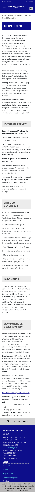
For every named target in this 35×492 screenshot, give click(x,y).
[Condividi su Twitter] (29, 405)
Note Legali (7, 465)
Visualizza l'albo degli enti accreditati (15, 393)
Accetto (10, 490)
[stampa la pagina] (5, 407)
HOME (4, 15)
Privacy (5, 469)
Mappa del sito (8, 474)
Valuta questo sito (18, 421)
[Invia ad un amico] (8, 407)
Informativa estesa (21, 490)
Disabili (4, 18)
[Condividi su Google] (26, 405)
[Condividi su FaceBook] (24, 405)
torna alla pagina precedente (12, 415)
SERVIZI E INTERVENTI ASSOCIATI (19, 15)
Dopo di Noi (12, 18)
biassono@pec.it (12, 447)
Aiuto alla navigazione (10, 478)
